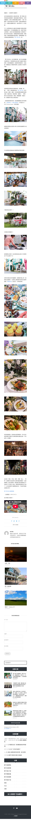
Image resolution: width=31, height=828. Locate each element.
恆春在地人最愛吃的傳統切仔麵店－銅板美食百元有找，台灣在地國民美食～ (19, 704)
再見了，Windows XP (10, 607)
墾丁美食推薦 (7, 777)
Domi (16, 524)
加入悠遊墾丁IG (7, 728)
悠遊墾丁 (16, 815)
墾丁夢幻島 (17, 37)
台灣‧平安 (7, 563)
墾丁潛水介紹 (7, 771)
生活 (5, 785)
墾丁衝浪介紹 (7, 780)
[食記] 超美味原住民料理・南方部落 (17, 752)
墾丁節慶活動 (7, 774)
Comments (15, 517)
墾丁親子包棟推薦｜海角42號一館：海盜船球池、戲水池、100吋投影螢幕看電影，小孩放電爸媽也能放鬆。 (20, 675)
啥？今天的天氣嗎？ (15, 749)
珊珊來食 (9, 281)
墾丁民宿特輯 (7, 768)
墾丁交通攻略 (8, 586)
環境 (5, 782)
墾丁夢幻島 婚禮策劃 (9, 491)
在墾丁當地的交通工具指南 (15, 755)
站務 (5, 788)
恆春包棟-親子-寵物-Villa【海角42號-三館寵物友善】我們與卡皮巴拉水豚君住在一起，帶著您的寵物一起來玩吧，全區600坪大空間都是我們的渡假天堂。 (19, 713)
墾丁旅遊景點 (7, 765)
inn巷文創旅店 (15, 102)
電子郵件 (6, 640)
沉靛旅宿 (8, 102)
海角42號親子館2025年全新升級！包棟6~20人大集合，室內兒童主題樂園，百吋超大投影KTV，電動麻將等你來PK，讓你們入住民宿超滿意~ (20, 694)
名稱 (5, 633)
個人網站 (6, 646)
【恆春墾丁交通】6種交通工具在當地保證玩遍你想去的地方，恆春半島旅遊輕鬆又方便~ (19, 685)
